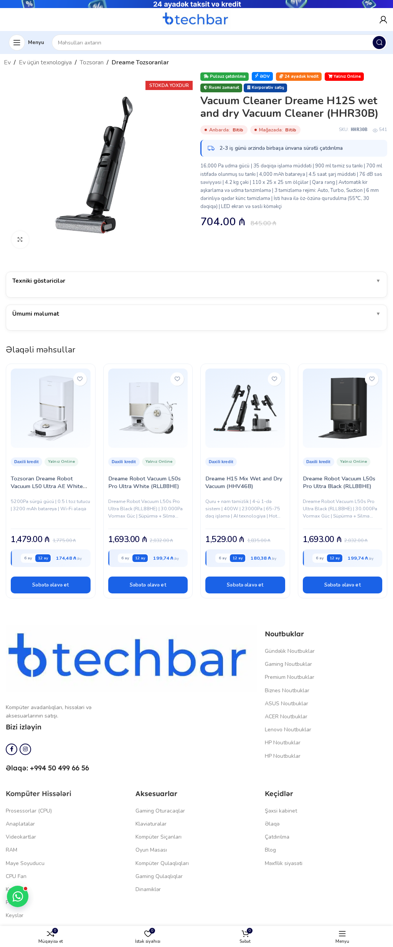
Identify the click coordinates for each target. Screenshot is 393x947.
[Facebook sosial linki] (11, 749)
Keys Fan (17, 889)
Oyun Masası (151, 850)
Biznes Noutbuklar (287, 690)
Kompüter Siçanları (158, 837)
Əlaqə (272, 823)
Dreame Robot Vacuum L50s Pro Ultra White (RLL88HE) (144, 482)
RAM (11, 850)
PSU (11, 902)
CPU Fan (16, 876)
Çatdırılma (277, 837)
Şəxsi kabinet (281, 810)
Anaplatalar (20, 823)
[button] (51, 585)
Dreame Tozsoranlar (140, 62)
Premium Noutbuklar (289, 677)
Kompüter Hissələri (38, 793)
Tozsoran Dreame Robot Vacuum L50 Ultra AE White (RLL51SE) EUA (47, 486)
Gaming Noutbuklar (288, 664)
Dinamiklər (148, 889)
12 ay (43, 558)
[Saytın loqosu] (196, 19)
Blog (270, 850)
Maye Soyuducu (25, 863)
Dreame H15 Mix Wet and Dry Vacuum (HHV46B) (243, 482)
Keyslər (14, 915)
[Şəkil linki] (131, 658)
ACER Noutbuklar (286, 716)
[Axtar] (379, 42)
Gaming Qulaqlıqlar (159, 876)
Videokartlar (21, 837)
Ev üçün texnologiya (45, 62)
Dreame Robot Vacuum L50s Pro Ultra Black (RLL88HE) (339, 482)
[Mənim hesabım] (383, 19)
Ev (7, 62)
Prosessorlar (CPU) (29, 810)
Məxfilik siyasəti (283, 863)
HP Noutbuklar (283, 742)
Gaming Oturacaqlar (160, 810)
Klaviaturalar (151, 823)
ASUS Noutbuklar (286, 703)
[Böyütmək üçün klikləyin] (20, 239)
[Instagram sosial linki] (25, 749)
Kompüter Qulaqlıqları (162, 863)
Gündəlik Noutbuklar (290, 651)
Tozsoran (92, 62)
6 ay (28, 558)
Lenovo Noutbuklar (288, 729)
